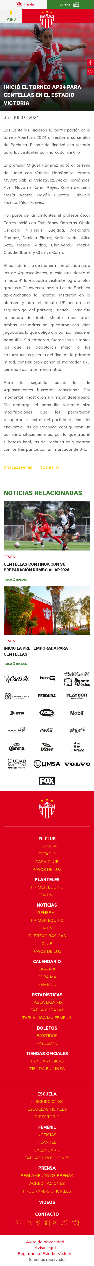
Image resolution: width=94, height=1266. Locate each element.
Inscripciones (47, 1101)
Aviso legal (45, 1247)
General (47, 912)
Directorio (47, 1116)
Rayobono (47, 1043)
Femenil (47, 894)
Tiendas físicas (47, 1061)
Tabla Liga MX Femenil (47, 1017)
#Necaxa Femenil (19, 467)
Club (47, 943)
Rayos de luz (47, 869)
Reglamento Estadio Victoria (45, 1253)
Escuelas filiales (47, 1109)
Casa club (47, 861)
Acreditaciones (47, 1183)
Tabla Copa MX (47, 1009)
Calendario (47, 1150)
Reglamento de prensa (47, 1175)
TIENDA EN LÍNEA (47, 1068)
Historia (47, 846)
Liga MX (47, 969)
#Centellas (50, 467)
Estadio (47, 853)
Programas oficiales (47, 1191)
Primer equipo (47, 887)
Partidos (47, 1035)
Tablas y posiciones (47, 1157)
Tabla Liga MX (47, 1002)
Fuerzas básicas (47, 935)
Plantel (47, 1142)
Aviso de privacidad (45, 1241)
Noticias (47, 1134)
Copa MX (47, 976)
